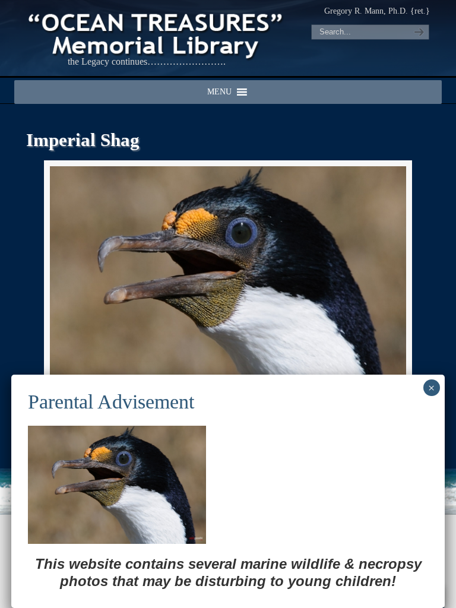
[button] (219, 92)
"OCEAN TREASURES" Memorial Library (156, 33)
